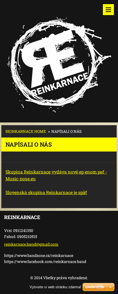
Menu (108, 9)
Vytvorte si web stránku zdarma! (55, 287)
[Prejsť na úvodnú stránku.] (59, 58)
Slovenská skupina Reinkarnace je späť (46, 192)
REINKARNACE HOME (25, 131)
